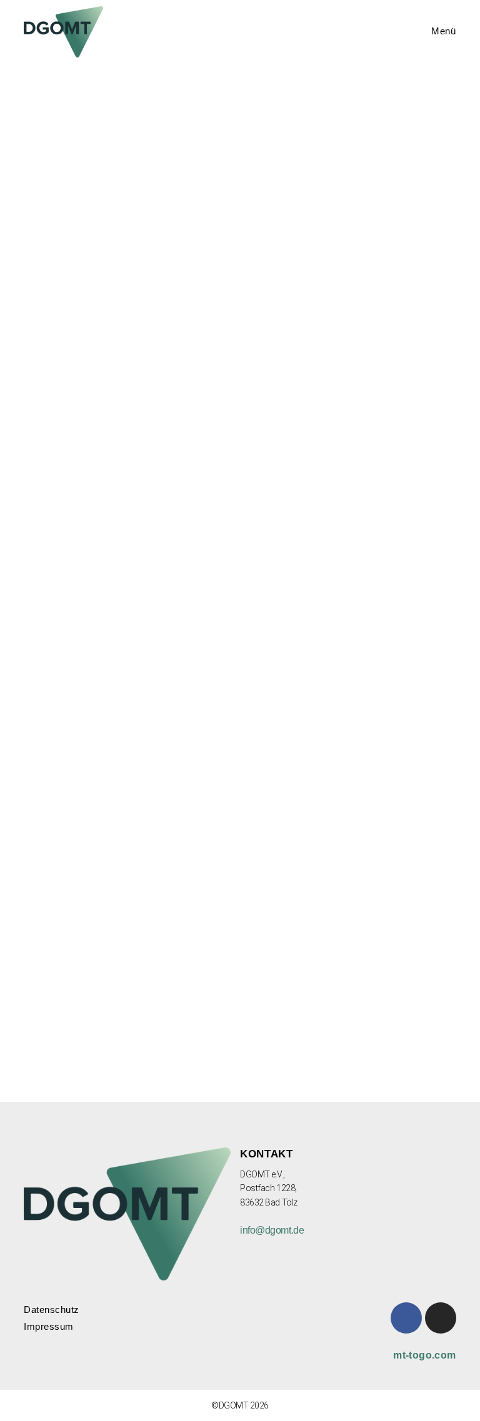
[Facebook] (406, 1318)
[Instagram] (440, 1318)
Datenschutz (51, 1309)
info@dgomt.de (272, 1230)
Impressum (49, 1326)
